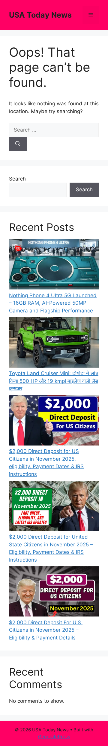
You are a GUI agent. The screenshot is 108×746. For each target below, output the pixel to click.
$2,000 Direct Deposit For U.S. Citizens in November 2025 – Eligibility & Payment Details (45, 630)
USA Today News (40, 14)
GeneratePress (54, 736)
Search (17, 179)
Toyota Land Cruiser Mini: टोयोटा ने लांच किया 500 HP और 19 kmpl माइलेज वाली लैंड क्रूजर (53, 381)
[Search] (18, 144)
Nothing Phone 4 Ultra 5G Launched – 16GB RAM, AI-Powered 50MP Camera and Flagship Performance (53, 303)
